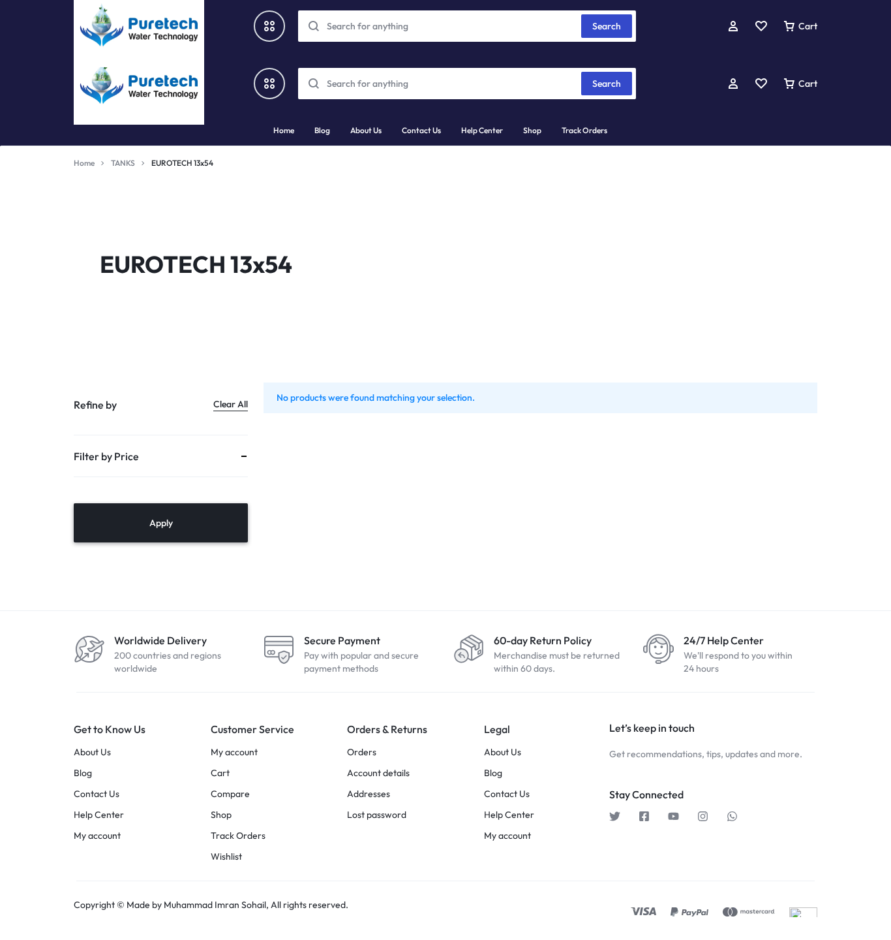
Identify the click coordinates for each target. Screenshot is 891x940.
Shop (532, 130)
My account (97, 835)
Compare (230, 794)
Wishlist (226, 856)
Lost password (376, 815)
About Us (366, 130)
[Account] (733, 83)
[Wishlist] (761, 83)
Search (606, 83)
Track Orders (584, 130)
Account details (378, 773)
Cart (220, 773)
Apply (161, 523)
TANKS (123, 163)
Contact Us (421, 130)
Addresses (368, 794)
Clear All (230, 404)
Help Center (482, 130)
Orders (361, 752)
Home (283, 130)
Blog (322, 130)
